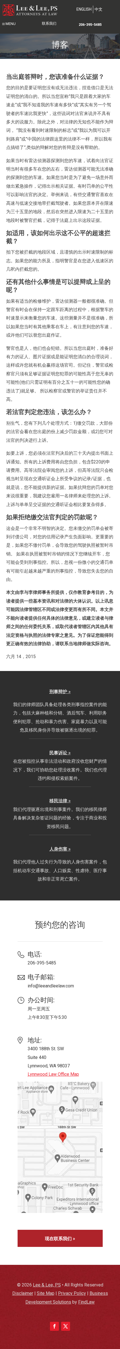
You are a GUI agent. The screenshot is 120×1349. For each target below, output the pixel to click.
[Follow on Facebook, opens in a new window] (54, 1326)
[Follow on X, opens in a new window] (65, 1326)
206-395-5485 (90, 24)
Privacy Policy (72, 1293)
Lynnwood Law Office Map (53, 1074)
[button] (8, 24)
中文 (98, 9)
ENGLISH (84, 9)
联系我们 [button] (49, 23)
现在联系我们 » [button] (60, 1238)
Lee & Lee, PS (47, 1285)
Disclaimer (22, 1293)
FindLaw (86, 1302)
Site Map (45, 1293)
